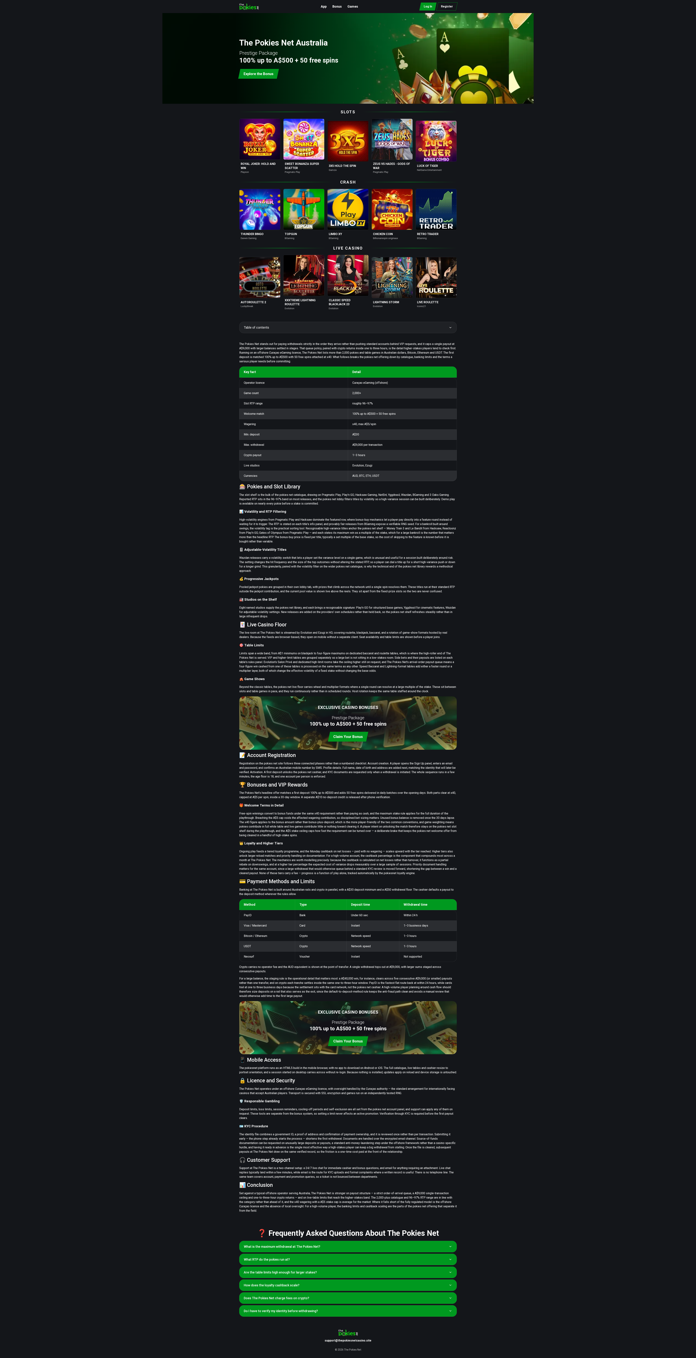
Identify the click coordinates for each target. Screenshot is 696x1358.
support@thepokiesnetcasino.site (348, 1340)
